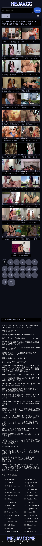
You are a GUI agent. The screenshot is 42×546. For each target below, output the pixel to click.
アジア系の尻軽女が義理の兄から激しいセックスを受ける (21, 435)
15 (16, 275)
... (35, 275)
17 (28, 275)
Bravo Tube (11, 489)
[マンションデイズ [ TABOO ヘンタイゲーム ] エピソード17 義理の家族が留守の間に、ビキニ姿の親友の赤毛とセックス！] (30, 35)
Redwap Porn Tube (13, 492)
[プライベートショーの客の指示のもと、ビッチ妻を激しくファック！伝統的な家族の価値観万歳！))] (11, 166)
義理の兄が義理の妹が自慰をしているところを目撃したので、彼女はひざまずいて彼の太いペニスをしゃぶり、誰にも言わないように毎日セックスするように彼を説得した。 (21, 368)
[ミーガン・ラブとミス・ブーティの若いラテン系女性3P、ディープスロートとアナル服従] (11, 183)
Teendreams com (12, 531)
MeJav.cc (5, 542)
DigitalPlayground (33, 505)
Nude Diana (11, 525)
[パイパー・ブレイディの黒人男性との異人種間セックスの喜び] (30, 68)
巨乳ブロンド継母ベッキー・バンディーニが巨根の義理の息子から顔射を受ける (21, 429)
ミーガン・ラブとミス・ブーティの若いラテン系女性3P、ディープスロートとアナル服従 (21, 417)
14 (10, 275)
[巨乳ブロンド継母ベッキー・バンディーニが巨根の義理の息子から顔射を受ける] (11, 199)
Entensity (10, 518)
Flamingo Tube (32, 499)
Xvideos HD (31, 512)
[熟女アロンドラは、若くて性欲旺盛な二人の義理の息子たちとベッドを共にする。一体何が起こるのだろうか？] (30, 166)
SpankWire (10, 509)
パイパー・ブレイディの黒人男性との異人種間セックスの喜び (21, 348)
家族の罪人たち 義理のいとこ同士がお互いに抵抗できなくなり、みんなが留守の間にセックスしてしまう (21, 459)
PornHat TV (11, 505)
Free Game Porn (12, 512)
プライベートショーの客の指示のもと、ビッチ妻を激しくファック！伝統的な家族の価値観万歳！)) (21, 403)
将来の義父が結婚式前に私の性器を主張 (18, 335)
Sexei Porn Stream (13, 515)
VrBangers (10, 479)
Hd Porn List (11, 502)
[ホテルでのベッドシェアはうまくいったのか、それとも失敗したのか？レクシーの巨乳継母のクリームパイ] (11, 232)
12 (34, 268)
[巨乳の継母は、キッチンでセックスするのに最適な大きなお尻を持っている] (30, 133)
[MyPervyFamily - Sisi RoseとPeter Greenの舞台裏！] (30, 216)
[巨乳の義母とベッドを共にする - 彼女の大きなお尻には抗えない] (30, 84)
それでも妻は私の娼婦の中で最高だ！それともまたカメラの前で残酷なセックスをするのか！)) (21, 396)
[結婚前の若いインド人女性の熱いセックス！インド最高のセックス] (11, 84)
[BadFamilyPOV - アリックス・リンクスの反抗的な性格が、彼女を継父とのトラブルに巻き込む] (11, 100)
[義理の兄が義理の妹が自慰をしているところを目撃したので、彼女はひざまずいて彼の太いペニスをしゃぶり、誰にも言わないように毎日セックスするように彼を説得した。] (11, 117)
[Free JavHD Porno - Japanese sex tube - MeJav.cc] (22, 4)
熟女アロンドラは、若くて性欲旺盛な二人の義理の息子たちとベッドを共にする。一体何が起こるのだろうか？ (21, 410)
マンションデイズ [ (9, 331)
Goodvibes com (12, 522)
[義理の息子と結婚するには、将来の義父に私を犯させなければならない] (11, 68)
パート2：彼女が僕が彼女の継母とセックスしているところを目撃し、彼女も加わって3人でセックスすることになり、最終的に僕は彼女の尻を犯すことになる (21, 467)
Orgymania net (32, 515)
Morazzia (10, 528)
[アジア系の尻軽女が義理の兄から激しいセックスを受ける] (30, 199)
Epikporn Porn (32, 522)
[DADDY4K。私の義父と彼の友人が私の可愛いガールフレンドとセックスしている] (11, 35)
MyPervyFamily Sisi (10, 446)
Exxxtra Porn (31, 492)
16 (22, 275)
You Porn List (31, 531)
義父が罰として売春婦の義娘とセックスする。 (21, 338)
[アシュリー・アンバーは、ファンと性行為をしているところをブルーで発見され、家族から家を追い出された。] (11, 216)
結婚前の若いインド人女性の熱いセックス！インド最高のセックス (21, 353)
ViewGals (10, 483)
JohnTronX (21, 362)
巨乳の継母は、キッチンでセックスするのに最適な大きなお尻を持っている (21, 384)
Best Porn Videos (32, 518)
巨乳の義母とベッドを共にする (14, 358)
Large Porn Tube (32, 509)
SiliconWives (31, 525)
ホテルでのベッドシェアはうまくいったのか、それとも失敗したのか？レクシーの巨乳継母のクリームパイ (21, 452)
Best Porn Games (32, 496)
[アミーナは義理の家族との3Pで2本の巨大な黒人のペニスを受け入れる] (11, 133)
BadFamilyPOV (8, 362)
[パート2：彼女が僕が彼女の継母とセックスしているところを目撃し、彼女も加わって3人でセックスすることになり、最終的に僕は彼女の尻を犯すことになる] (21, 248)
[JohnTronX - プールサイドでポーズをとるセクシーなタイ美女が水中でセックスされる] (30, 100)
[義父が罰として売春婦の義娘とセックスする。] (30, 51)
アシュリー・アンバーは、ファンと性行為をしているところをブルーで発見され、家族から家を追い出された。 (21, 441)
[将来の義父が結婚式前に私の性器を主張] (11, 51)
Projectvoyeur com (13, 486)
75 (4, 281)
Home (5, 16)
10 (22, 268)
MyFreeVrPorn (32, 483)
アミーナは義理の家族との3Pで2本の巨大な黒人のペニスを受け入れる (20, 379)
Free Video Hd (32, 489)
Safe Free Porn (12, 496)
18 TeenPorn (31, 486)
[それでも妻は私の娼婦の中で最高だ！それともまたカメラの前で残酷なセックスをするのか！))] (30, 150)
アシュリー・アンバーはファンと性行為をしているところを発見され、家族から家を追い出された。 (21, 423)
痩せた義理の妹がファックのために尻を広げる (21, 374)
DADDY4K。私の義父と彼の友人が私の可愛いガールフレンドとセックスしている (21, 326)
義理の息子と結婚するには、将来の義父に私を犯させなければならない (21, 343)
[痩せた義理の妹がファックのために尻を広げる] (30, 117)
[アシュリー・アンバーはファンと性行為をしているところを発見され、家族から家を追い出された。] (30, 183)
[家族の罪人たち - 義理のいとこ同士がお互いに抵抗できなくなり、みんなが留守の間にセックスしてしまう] (30, 232)
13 (4, 275)
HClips (9, 499)
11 (28, 268)
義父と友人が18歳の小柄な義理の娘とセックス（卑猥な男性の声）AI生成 (20, 390)
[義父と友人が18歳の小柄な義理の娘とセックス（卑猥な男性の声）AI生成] (11, 150)
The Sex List (31, 479)
